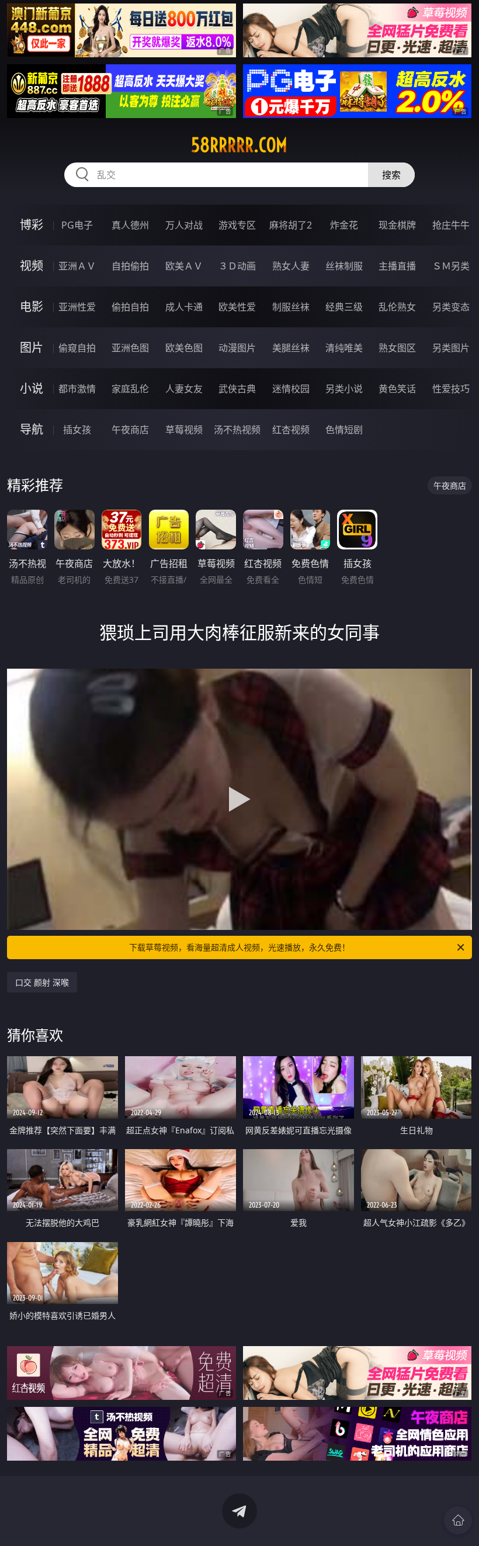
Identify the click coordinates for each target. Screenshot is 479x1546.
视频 (31, 266)
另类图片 (451, 347)
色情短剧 (344, 429)
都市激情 (77, 388)
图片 (31, 347)
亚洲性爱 (77, 306)
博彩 (31, 225)
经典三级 (344, 306)
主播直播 (397, 266)
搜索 (391, 174)
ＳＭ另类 (451, 266)
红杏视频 (291, 429)
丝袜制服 (344, 266)
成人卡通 (184, 306)
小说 (31, 388)
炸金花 (344, 225)
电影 (31, 306)
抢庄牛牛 (451, 225)
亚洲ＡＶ (77, 266)
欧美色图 (184, 347)
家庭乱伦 (130, 388)
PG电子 (77, 225)
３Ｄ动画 (237, 266)
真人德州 (130, 225)
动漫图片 (237, 347)
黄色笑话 (397, 388)
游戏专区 (237, 225)
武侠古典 (237, 388)
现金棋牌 (397, 225)
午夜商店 (130, 429)
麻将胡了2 (290, 225)
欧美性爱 (237, 306)
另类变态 (451, 306)
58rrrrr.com (239, 145)
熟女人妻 (291, 266)
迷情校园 (291, 388)
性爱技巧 (451, 388)
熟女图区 (397, 347)
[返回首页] (458, 1520)
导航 (31, 429)
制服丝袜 (291, 306)
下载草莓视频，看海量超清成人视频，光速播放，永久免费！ (239, 947)
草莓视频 (184, 429)
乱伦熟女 (397, 306)
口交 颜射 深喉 (42, 982)
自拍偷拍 (130, 266)
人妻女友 (184, 388)
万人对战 (184, 225)
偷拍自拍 (130, 306)
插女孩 (77, 429)
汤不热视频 (237, 429)
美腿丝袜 (291, 347)
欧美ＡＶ (184, 266)
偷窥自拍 (77, 347)
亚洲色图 (130, 347)
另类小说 (344, 388)
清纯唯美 (344, 347)
